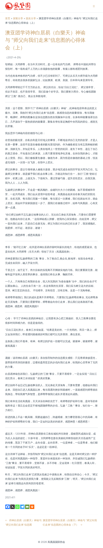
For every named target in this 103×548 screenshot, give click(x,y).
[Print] (32, 507)
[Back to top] (98, 544)
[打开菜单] (93, 6)
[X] (12, 507)
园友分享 (31, 18)
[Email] (27, 507)
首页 (7, 18)
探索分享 (18, 18)
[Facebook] (7, 507)
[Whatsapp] (17, 507)
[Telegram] (22, 507)
